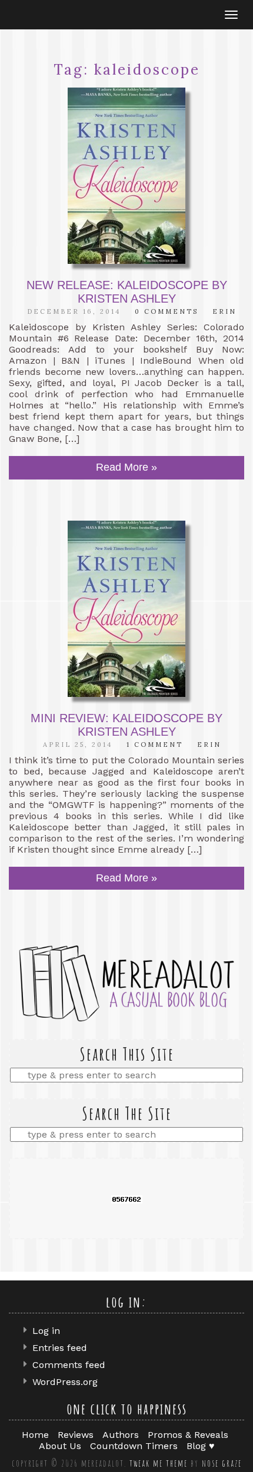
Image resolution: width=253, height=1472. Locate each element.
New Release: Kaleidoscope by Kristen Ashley (126, 292)
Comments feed (68, 1364)
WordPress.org (65, 1381)
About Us (60, 1445)
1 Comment (154, 744)
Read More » (126, 467)
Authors (120, 1434)
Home (35, 1434)
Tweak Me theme (158, 1463)
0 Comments (166, 311)
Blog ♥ (201, 1445)
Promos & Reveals (188, 1434)
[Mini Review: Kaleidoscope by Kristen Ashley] (126, 609)
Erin (224, 311)
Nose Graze (222, 1463)
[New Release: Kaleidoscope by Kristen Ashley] (126, 176)
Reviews (76, 1434)
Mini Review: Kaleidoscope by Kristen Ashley (126, 725)
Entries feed (59, 1347)
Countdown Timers (134, 1445)
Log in (46, 1330)
